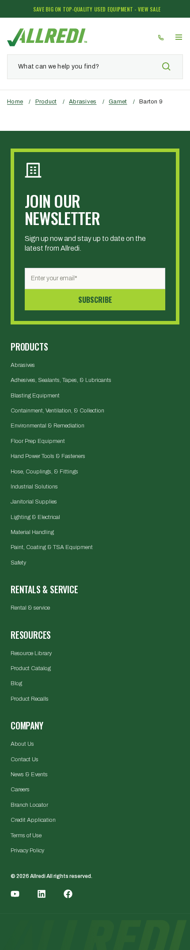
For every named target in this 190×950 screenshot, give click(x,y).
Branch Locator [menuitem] (29, 805)
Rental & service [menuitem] (30, 608)
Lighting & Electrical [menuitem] (35, 517)
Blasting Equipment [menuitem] (35, 396)
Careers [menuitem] (20, 789)
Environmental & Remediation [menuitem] (47, 426)
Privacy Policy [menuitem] (27, 850)
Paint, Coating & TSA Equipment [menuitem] (52, 547)
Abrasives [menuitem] (23, 365)
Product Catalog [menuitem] (31, 668)
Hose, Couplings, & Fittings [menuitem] (44, 472)
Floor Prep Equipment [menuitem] (38, 441)
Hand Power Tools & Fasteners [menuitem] (48, 456)
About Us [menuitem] (22, 744)
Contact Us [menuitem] (24, 759)
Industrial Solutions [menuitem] (34, 487)
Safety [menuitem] (18, 563)
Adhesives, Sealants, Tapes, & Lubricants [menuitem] (61, 380)
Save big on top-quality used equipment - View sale (96, 9)
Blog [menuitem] (16, 683)
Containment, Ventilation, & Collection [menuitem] (57, 411)
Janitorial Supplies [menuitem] (34, 502)
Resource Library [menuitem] (31, 653)
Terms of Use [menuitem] (26, 835)
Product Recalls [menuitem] (30, 699)
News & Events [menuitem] (29, 774)
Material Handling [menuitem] (32, 532)
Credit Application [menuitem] (33, 820)
